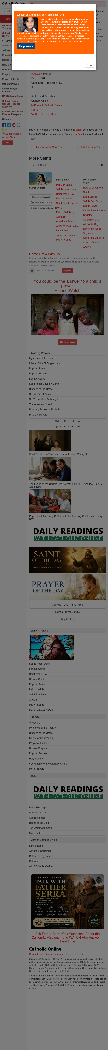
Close (89, 65)
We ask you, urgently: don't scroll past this (40, 14)
